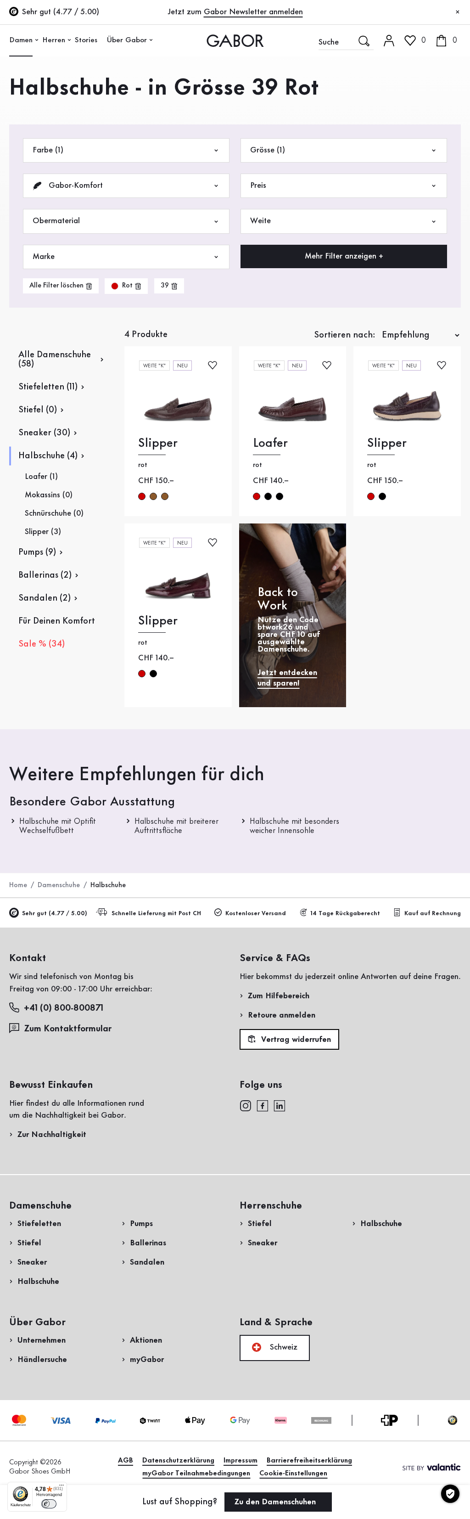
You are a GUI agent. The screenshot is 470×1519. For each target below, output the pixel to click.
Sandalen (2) (44, 598)
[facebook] (262, 1105)
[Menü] (61, 1487)
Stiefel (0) (37, 410)
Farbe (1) (48, 150)
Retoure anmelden (281, 1015)
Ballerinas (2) (45, 575)
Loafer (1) (41, 476)
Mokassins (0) (49, 495)
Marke (44, 256)
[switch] (48, 1503)
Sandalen (147, 1262)
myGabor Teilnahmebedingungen (196, 1473)
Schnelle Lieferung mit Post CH (156, 913)
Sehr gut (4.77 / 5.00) (54, 913)
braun (153, 496)
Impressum (240, 1460)
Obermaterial (56, 221)
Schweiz (282, 1347)
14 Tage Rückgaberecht (345, 913)
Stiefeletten (39, 1223)
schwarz (268, 496)
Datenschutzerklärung (178, 1460)
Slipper (158, 443)
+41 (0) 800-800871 (63, 1008)
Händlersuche (42, 1359)
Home (18, 885)
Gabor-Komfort (74, 185)
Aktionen (146, 1340)
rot (141, 496)
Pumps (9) (37, 552)
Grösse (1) (267, 150)
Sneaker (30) (44, 433)
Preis (258, 185)
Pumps (141, 1223)
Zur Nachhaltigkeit (51, 1134)
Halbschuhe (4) (48, 456)
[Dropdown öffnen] (37, 40)
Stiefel (29, 1243)
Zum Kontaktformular (69, 1029)
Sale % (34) (41, 644)
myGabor (147, 1359)
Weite (260, 221)
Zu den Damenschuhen (276, 1502)
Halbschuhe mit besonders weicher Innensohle (294, 826)
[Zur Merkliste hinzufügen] (212, 365)
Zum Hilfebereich (278, 996)
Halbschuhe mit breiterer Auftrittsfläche (176, 826)
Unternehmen (41, 1340)
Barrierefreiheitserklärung (309, 1460)
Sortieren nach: (344, 335)
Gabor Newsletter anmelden (253, 12)
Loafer (270, 443)
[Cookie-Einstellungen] (450, 1494)
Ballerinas (148, 1243)
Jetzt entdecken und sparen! (287, 678)
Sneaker (32, 1262)
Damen (21, 40)
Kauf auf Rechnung (432, 913)
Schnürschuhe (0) (54, 513)
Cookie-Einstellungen (293, 1473)
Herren (53, 40)
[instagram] (245, 1105)
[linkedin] (279, 1105)
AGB (125, 1460)
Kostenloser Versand (255, 913)
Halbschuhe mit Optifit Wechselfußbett (57, 826)
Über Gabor (127, 40)
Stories (86, 40)
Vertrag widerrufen (295, 1039)
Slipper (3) (43, 531)
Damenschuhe (59, 885)
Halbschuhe (38, 1281)
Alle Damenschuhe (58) (54, 359)
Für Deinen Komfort (56, 621)
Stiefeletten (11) (48, 387)
